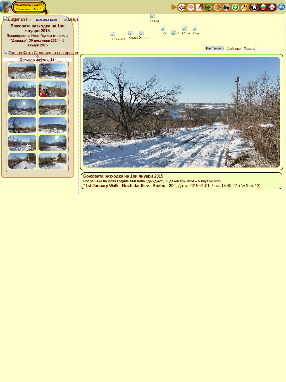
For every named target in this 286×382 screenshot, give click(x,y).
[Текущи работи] (217, 6)
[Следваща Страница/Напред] (190, 6)
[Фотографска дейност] (226, 6)
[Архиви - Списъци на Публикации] (199, 6)
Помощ (249, 49)
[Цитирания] (208, 6)
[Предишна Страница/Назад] (181, 6)
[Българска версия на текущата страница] (77, 19)
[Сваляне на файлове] (235, 6)
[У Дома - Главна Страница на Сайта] (254, 6)
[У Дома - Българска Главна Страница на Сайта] (263, 6)
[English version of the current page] (17, 19)
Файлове (234, 49)
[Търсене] (244, 6)
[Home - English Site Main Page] (272, 6)
